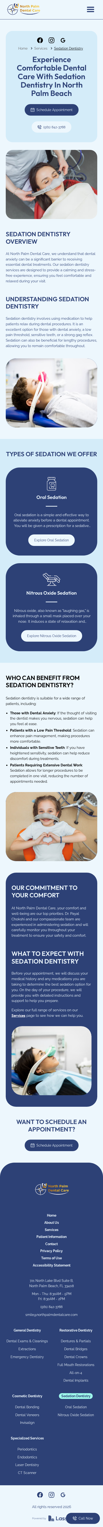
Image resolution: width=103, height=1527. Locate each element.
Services (40, 48)
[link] (40, 40)
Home (23, 48)
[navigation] (51, 1189)
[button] (90, 9)
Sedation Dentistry (68, 48)
